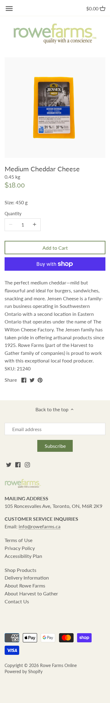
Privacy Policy (20, 548)
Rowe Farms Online (58, 665)
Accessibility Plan (23, 556)
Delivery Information (27, 577)
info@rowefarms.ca (40, 526)
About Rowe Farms (25, 585)
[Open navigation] (9, 8)
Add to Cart (55, 248)
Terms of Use (18, 540)
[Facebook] (17, 464)
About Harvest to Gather (31, 593)
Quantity (13, 213)
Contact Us (17, 601)
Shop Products (20, 570)
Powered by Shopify (23, 671)
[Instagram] (27, 464)
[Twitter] (8, 464)
